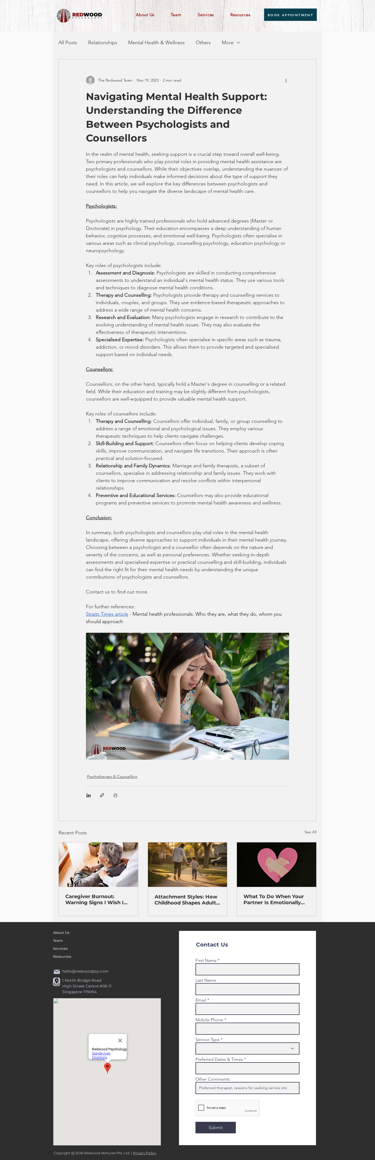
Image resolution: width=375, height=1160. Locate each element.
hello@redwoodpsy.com (85, 971)
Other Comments (212, 1079)
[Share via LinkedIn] (88, 795)
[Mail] (56, 971)
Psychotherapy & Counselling (112, 776)
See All (310, 831)
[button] (149, 14)
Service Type (207, 1039)
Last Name (205, 980)
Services (60, 948)
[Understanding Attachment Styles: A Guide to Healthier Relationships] (187, 864)
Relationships (102, 43)
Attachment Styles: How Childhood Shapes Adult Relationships (186, 900)
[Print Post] (115, 795)
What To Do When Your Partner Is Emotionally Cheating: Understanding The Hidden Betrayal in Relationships (276, 899)
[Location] (56, 982)
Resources (62, 956)
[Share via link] (102, 795)
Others (203, 43)
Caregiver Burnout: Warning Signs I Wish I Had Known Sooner (94, 899)
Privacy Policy (144, 1153)
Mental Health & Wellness (156, 43)
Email (200, 1000)
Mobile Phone (209, 1020)
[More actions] (285, 80)
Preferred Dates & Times (219, 1059)
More (228, 43)
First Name (206, 960)
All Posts (67, 43)
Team (58, 940)
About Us (61, 932)
